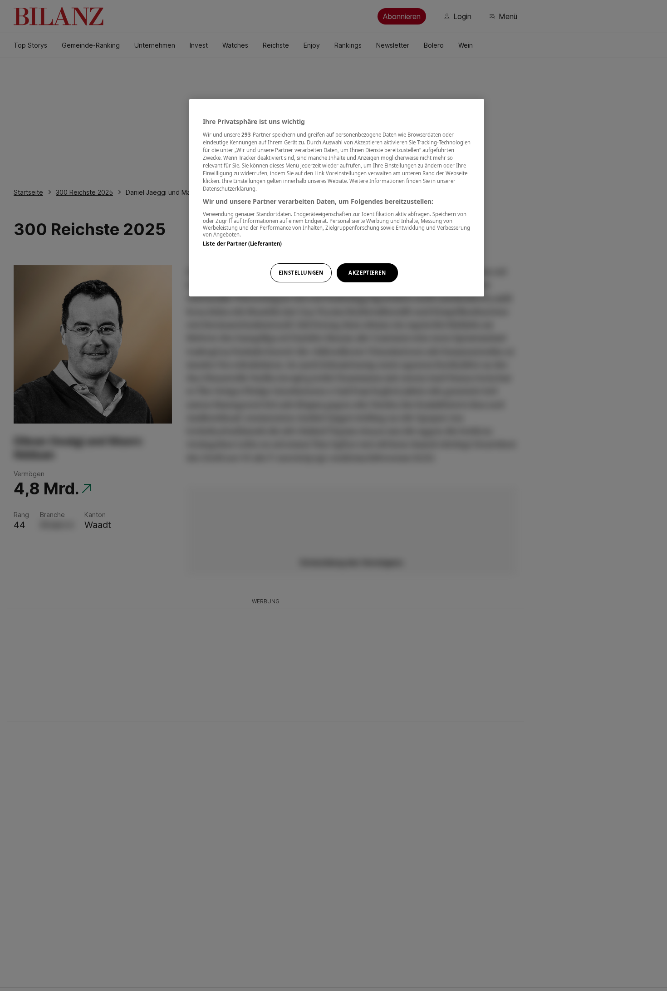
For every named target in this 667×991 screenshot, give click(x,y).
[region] (336, 197)
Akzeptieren (367, 272)
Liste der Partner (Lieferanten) (242, 243)
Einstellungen (301, 272)
